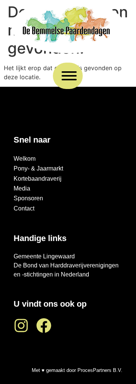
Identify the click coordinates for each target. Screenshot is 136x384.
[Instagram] (21, 325)
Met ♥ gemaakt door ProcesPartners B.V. (77, 370)
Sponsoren (28, 198)
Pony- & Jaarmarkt (38, 168)
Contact (24, 208)
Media (22, 188)
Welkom (25, 158)
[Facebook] (43, 325)
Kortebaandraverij (38, 178)
